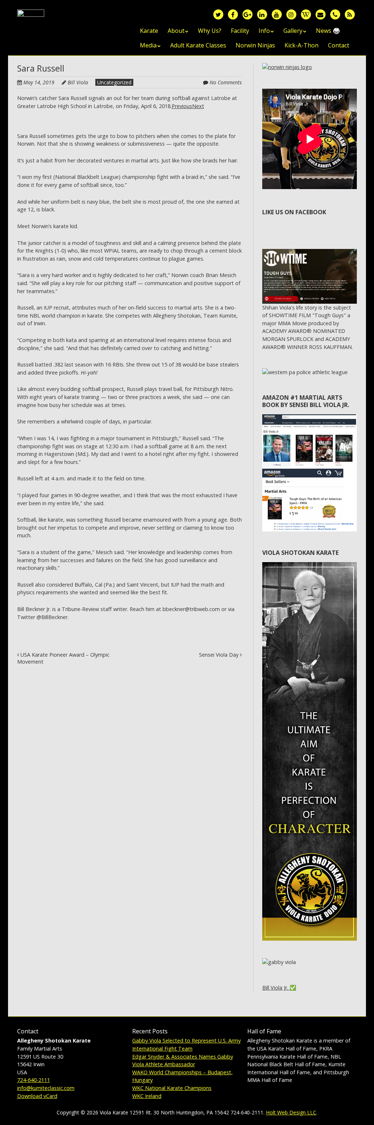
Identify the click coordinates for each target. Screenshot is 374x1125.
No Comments (226, 82)
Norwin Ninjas (255, 45)
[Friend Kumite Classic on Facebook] (232, 14)
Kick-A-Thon (301, 45)
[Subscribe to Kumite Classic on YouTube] (276, 14)
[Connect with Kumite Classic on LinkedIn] (262, 14)
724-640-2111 (33, 1079)
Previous (182, 106)
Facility (240, 31)
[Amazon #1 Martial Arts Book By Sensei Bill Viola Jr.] (309, 418)
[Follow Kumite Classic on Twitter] (218, 14)
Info (264, 31)
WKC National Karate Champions (171, 1087)
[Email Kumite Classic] (320, 14)
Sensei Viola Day (219, 654)
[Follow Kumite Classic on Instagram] (291, 14)
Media (148, 45)
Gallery (292, 31)
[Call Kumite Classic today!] (335, 14)
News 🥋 (328, 31)
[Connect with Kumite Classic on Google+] (247, 14)
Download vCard (37, 1096)
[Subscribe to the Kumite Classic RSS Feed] (349, 14)
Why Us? (209, 31)
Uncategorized (114, 82)
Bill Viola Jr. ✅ (279, 987)
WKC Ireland (146, 1096)
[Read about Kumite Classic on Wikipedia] (306, 14)
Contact (338, 45)
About (176, 31)
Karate (149, 31)
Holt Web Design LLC (291, 1112)
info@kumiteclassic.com (46, 1087)
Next (198, 106)
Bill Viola (78, 82)
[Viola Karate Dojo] (30, 21)
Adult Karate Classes (198, 45)
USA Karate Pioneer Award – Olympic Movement (63, 658)
